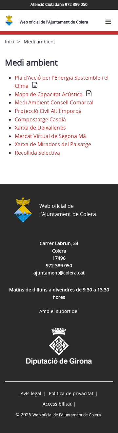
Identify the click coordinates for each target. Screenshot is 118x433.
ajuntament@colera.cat (59, 273)
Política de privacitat (71, 393)
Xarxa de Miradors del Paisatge (53, 144)
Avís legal (31, 393)
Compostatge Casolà (40, 119)
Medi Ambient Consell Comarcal (54, 102)
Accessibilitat (57, 404)
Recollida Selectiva (37, 152)
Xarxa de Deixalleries (40, 127)
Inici (9, 41)
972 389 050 (59, 265)
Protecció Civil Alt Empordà (48, 111)
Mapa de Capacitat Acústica (49, 94)
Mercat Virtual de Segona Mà (50, 136)
